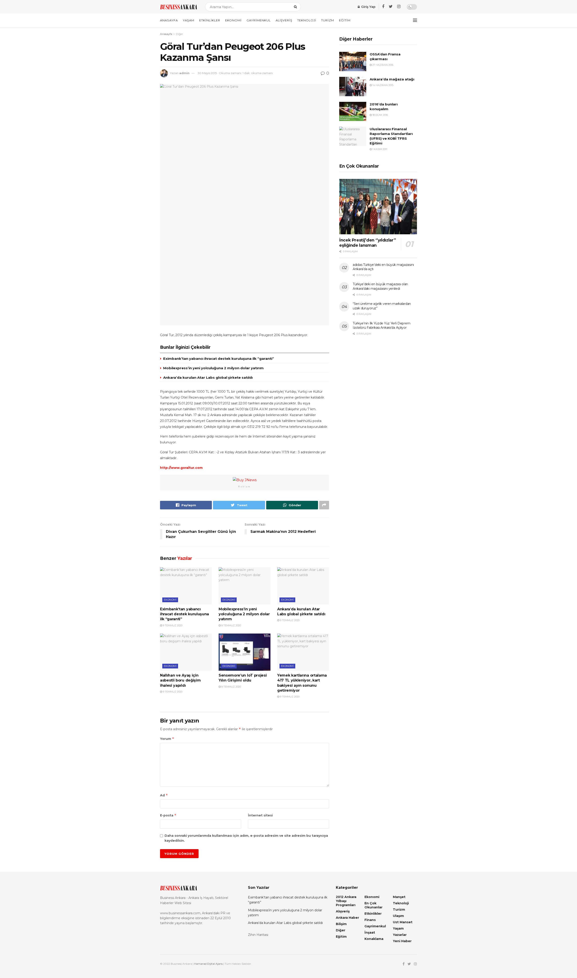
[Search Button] (296, 6)
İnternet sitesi (260, 815)
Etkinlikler (209, 20)
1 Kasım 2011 (379, 149)
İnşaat (369, 932)
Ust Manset (402, 922)
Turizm (327, 20)
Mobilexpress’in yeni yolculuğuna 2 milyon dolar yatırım (213, 368)
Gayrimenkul (259, 20)
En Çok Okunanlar (373, 905)
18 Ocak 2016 (380, 114)
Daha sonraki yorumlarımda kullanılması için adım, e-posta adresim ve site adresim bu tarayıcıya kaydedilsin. (246, 838)
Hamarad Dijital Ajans (208, 963)
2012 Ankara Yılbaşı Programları (346, 901)
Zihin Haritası (258, 935)
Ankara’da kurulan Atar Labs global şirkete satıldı (208, 377)
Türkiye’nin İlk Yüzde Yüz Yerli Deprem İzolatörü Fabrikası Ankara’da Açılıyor (381, 325)
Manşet (399, 897)
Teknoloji (306, 20)
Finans (370, 920)
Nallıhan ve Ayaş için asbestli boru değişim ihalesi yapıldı (180, 680)
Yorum (167, 738)
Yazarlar (400, 935)
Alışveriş (284, 20)
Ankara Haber (347, 918)
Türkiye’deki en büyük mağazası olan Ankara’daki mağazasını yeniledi (380, 286)
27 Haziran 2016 (382, 64)
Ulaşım (398, 916)
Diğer (179, 34)
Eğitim (344, 20)
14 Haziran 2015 (382, 85)
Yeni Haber (402, 941)
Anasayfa (169, 20)
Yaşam (188, 20)
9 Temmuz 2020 (172, 625)
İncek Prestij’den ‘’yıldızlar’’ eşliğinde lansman (367, 243)
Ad (164, 795)
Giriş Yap (368, 7)
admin (184, 73)
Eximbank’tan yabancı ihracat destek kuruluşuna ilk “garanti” (218, 358)
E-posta (168, 815)
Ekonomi (233, 20)
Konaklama (373, 939)
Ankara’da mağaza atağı (392, 79)
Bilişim (341, 924)
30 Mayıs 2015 (207, 73)
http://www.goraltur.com (181, 468)
